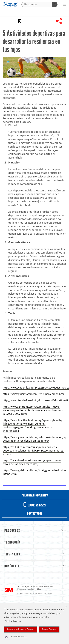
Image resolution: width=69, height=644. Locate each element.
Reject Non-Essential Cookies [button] (20, 629)
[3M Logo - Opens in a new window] (11, 4)
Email (21, 21)
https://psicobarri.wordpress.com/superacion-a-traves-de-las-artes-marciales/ (32, 462)
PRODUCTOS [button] (12, 531)
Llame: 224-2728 (36, 505)
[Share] (59, 21)
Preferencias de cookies (29, 589)
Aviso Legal (23, 586)
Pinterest (49, 21)
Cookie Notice (13, 621)
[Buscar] (55, 4)
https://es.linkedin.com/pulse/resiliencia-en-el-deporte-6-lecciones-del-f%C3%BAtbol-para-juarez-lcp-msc (33, 450)
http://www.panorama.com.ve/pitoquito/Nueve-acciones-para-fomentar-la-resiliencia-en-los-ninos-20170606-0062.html (33, 410)
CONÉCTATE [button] (12, 566)
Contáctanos (34, 514)
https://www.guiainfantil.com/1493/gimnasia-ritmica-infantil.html (34, 472)
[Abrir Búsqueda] (64, 4)
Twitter (40, 21)
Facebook (30, 21)
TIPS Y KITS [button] (12, 554)
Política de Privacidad (42, 586)
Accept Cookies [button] (49, 629)
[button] (16, 637)
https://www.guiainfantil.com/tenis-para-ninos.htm (33, 394)
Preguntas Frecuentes (35, 495)
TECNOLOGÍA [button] (12, 542)
